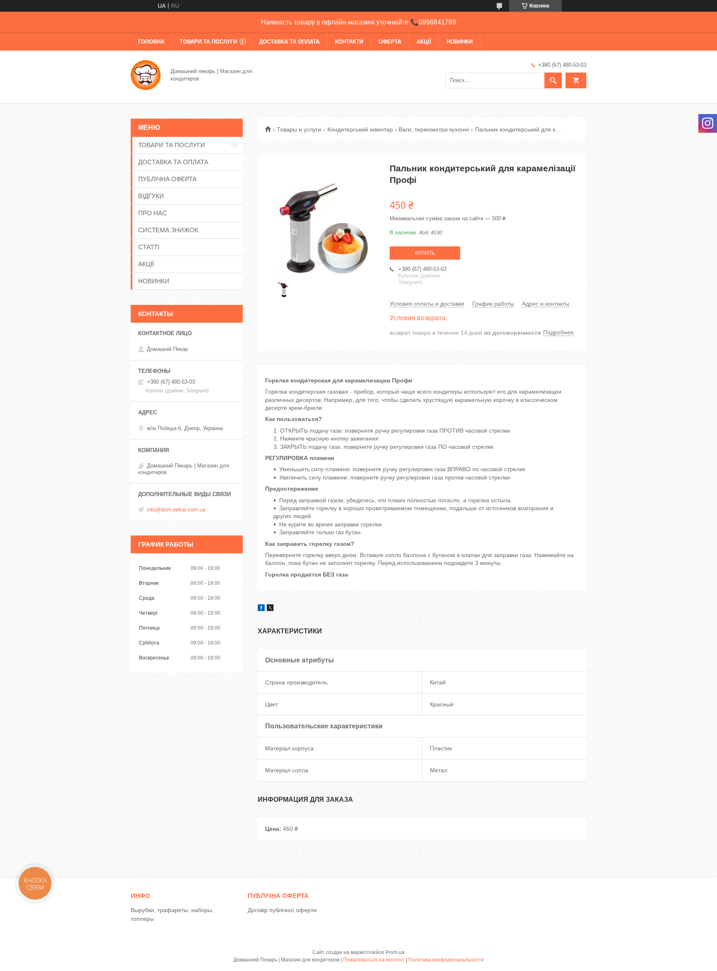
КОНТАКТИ (349, 42)
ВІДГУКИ (151, 196)
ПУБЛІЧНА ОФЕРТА (167, 179)
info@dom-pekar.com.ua (176, 509)
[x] (270, 609)
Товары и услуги (299, 129)
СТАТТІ (148, 247)
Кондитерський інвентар (360, 129)
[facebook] (261, 609)
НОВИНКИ (459, 42)
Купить (425, 253)
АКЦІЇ (424, 42)
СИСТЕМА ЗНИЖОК (168, 230)
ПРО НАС (152, 213)
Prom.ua (395, 952)
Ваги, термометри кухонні (434, 129)
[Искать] (553, 80)
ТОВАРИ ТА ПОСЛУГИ (208, 42)
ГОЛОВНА (151, 42)
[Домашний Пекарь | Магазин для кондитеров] (146, 74)
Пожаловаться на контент (374, 960)
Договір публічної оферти (282, 910)
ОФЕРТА (389, 42)
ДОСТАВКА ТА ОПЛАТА (289, 42)
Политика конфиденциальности (446, 960)
